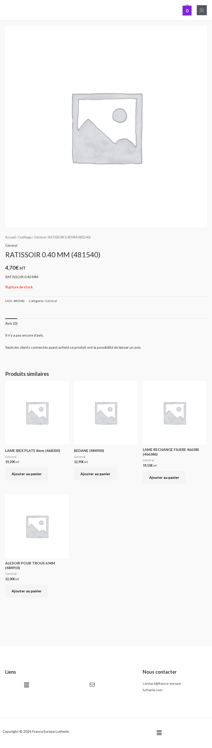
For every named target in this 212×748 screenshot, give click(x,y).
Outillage (25, 237)
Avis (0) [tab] (11, 323)
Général (40, 237)
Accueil (10, 237)
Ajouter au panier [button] (27, 474)
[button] (26, 685)
